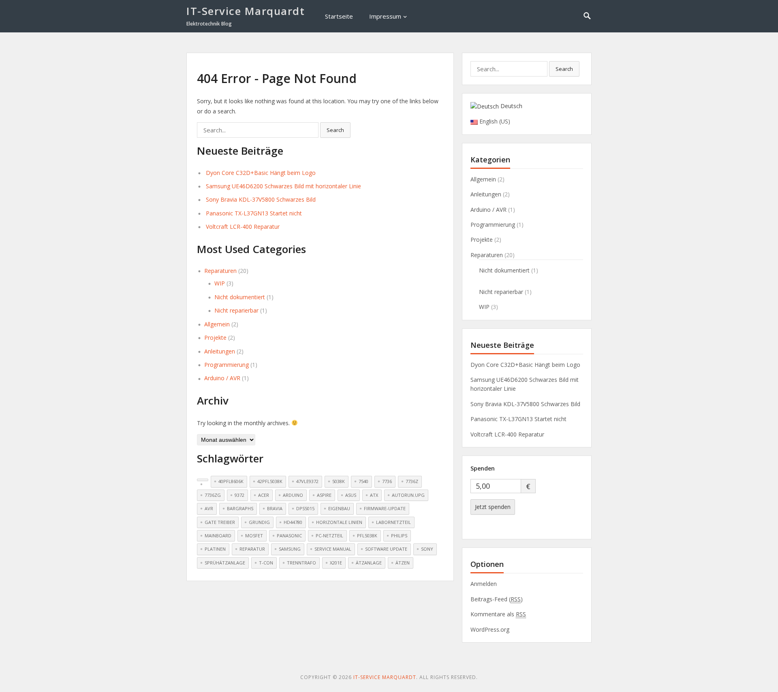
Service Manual (332, 549)
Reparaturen (220, 271)
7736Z (412, 481)
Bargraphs (240, 508)
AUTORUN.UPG (408, 495)
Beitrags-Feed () (496, 599)
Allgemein (217, 324)
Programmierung (226, 364)
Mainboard (218, 535)
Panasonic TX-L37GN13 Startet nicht (254, 213)
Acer (263, 495)
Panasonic (289, 535)
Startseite (339, 16)
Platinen (215, 549)
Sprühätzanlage (225, 563)
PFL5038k (367, 535)
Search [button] (335, 130)
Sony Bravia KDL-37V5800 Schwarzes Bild (261, 199)
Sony (427, 549)
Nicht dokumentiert (239, 297)
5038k (338, 481)
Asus (350, 495)
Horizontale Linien (339, 522)
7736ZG (213, 495)
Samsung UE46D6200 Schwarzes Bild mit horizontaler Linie (283, 186)
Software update (386, 549)
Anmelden (483, 584)
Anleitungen (219, 351)
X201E (336, 563)
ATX (374, 495)
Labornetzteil (393, 522)
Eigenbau (339, 508)
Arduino (293, 495)
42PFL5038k (269, 481)
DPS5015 (305, 508)
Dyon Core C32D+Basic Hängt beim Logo (261, 173)
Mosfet (254, 535)
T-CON (266, 563)
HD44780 (293, 522)
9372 (239, 495)
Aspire (324, 495)
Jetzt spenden (493, 507)
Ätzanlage (369, 563)
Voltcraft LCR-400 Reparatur (243, 226)
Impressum (385, 16)
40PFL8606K (231, 481)
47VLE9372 (307, 481)
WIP (219, 283)
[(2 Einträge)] (202, 480)
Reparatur (252, 549)
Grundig (259, 522)
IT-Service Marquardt (245, 11)
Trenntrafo (301, 563)
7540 (363, 481)
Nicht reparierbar (236, 310)
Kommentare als (498, 614)
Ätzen (402, 563)
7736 (387, 481)
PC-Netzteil (329, 535)
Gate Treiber (220, 522)
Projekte (215, 337)
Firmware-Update (385, 508)
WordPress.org (489, 629)
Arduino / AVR (222, 378)
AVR (209, 508)
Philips (399, 535)
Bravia (274, 508)
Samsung (290, 549)
